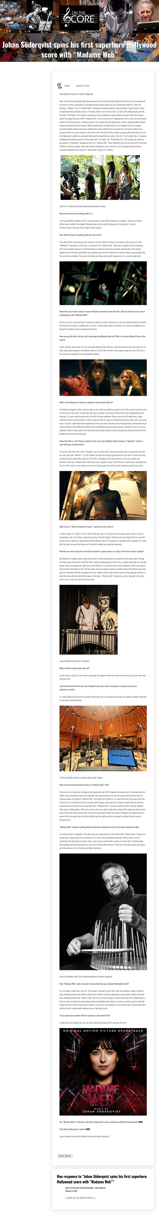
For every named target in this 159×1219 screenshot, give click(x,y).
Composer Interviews (65, 1156)
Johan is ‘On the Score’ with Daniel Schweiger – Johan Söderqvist (85, 1187)
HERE (141, 1121)
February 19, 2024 (71, 1191)
